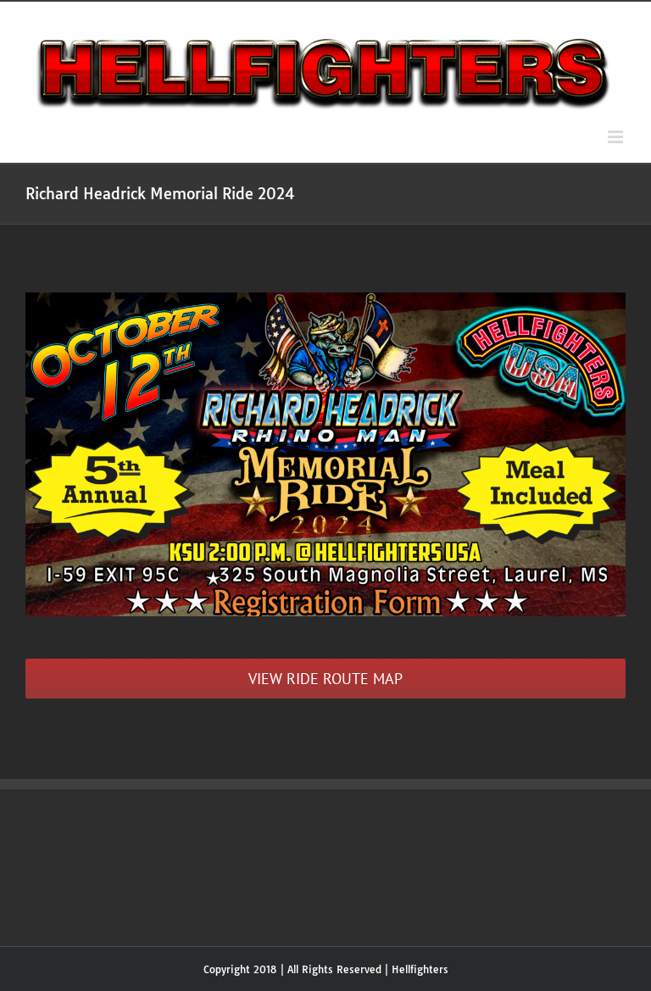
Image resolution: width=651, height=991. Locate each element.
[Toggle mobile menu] (617, 137)
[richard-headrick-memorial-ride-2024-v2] (325, 299)
